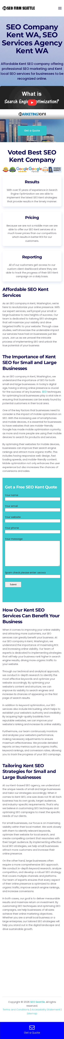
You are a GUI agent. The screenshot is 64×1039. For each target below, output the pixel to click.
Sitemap (32, 1013)
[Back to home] (18, 8)
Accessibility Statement (45, 1009)
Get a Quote (32, 130)
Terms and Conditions (16, 1009)
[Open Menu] (60, 8)
